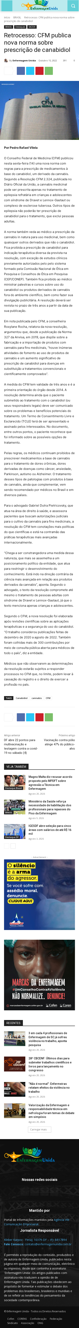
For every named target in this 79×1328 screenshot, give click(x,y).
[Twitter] (30, 71)
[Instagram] (44, 1192)
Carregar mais (38, 1129)
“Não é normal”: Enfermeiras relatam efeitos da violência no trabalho (49, 1087)
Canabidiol (22, 698)
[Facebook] (21, 71)
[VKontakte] (54, 1192)
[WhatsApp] (49, 71)
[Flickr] (34, 1192)
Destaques (20, 26)
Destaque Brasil (13, 788)
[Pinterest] (39, 71)
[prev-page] (6, 846)
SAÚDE (32, 26)
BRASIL (17, 17)
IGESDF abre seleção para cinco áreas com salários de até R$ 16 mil (50, 829)
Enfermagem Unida (24, 60)
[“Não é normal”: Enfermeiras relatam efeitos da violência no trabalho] (14, 1089)
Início (7, 17)
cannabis (37, 698)
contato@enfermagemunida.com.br (48, 1244)
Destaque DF (12, 837)
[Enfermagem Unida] (6, 61)
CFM (48, 698)
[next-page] (13, 846)
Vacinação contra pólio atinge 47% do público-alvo (59, 744)
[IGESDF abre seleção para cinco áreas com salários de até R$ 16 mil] (14, 831)
